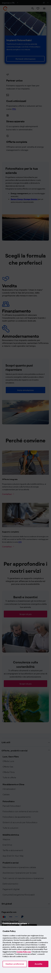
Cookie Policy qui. (24, 952)
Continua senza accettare (15, 923)
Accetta (38, 964)
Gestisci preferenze (14, 964)
